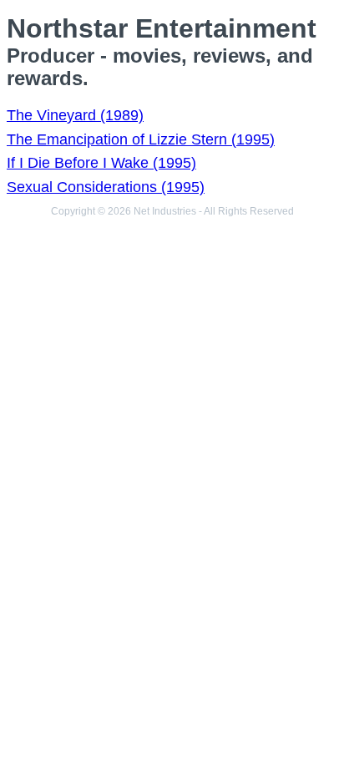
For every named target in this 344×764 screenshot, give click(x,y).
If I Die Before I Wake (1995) (101, 162)
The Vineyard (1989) (75, 115)
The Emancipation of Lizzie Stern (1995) (141, 139)
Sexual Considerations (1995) (106, 187)
